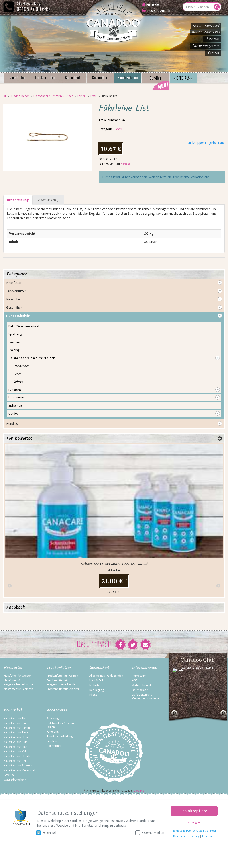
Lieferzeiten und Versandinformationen (146, 696)
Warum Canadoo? (206, 26)
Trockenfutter (45, 77)
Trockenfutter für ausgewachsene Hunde (61, 682)
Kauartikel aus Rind (16, 723)
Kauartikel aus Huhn (16, 737)
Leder (17, 374)
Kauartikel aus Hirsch (17, 756)
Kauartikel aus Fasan (16, 732)
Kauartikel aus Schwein (18, 765)
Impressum (139, 676)
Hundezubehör (127, 77)
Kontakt (213, 53)
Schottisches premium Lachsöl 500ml (114, 564)
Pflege (93, 694)
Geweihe (9, 775)
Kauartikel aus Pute (16, 742)
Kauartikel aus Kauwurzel (19, 770)
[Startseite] (4, 96)
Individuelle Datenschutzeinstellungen (194, 830)
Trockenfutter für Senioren (63, 689)
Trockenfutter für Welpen (62, 676)
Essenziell (49, 832)
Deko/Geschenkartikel (23, 326)
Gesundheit (100, 77)
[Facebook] (120, 644)
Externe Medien (153, 832)
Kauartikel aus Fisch (16, 718)
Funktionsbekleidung (60, 736)
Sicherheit (15, 405)
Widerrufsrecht (141, 685)
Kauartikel (72, 77)
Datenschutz (140, 690)
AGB (135, 680)
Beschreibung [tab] (18, 200)
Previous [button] (9, 586)
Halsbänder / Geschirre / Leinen (53, 96)
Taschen (14, 342)
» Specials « (183, 78)
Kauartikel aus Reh (15, 761)
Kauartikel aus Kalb (16, 751)
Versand (125, 163)
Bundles (155, 78)
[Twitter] (133, 644)
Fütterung (14, 390)
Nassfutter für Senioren (18, 689)
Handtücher (54, 746)
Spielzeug (15, 334)
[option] (114, 519)
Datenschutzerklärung (186, 836)
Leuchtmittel (16, 397)
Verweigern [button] (194, 822)
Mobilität (94, 685)
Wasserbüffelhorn (15, 780)
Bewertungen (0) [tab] (49, 200)
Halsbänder (21, 366)
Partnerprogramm (206, 46)
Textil (93, 96)
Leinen (81, 96)
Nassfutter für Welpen (17, 676)
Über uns (212, 39)
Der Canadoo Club (206, 32)
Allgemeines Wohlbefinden (106, 676)
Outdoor (14, 413)
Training (13, 350)
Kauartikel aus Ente (15, 747)
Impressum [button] (208, 836)
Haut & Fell (96, 680)
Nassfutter (17, 77)
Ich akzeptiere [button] (194, 810)
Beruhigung (96, 690)
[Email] (145, 644)
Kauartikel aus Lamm (17, 728)
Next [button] (218, 586)
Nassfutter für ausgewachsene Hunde (18, 682)
